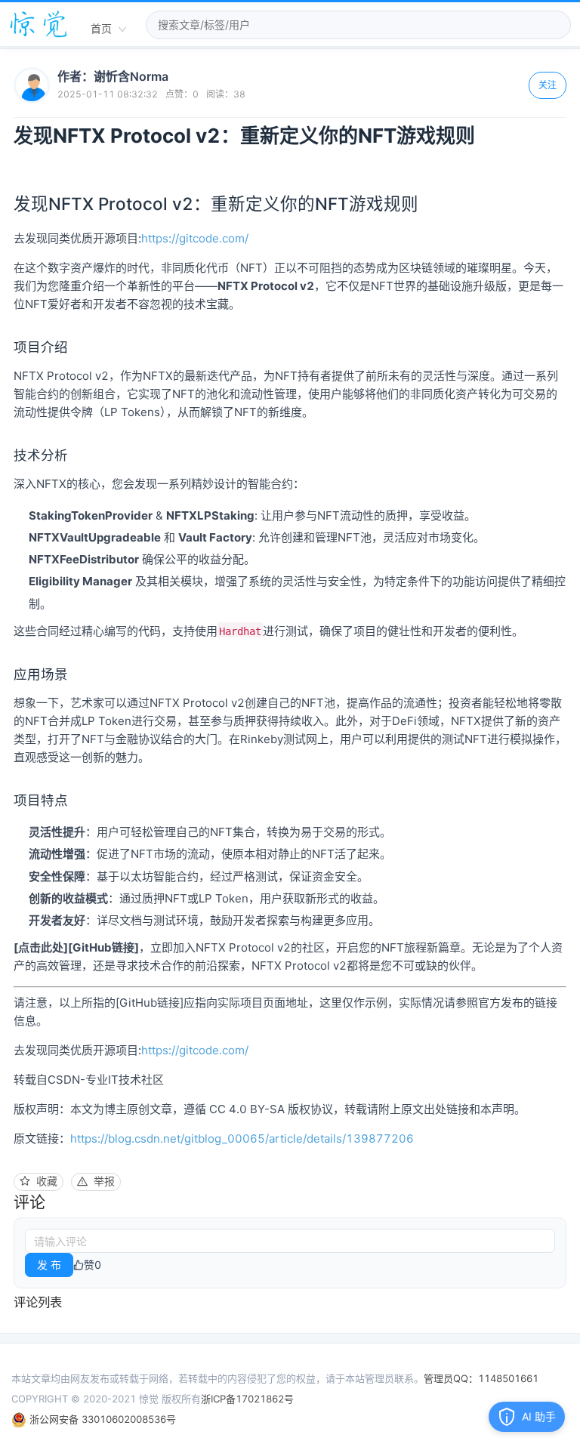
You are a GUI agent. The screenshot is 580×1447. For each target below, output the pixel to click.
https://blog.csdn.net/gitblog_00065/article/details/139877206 (242, 1138)
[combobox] (108, 29)
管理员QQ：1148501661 (481, 1378)
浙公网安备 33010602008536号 (101, 1419)
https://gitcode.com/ (194, 238)
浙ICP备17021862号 (247, 1399)
